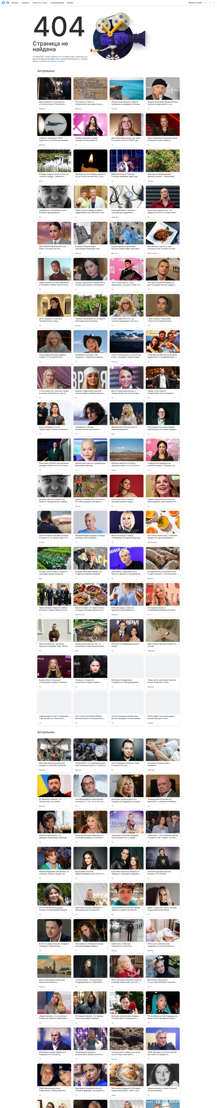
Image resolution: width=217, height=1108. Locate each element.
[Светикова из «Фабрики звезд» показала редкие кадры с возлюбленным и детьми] (90, 1080)
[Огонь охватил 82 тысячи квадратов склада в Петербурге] (54, 744)
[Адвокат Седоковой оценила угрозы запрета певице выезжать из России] (90, 383)
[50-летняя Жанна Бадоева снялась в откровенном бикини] (54, 1044)
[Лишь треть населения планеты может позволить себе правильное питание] (163, 672)
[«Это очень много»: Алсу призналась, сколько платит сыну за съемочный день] (127, 275)
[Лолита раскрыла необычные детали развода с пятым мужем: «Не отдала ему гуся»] (127, 708)
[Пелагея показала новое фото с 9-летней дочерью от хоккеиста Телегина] (90, 972)
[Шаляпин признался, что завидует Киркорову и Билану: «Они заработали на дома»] (54, 972)
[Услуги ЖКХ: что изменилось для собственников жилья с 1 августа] (90, 900)
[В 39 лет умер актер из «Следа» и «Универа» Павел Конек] (54, 1080)
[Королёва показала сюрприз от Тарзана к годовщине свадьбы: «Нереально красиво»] (127, 1008)
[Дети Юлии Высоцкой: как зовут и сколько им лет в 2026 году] (127, 130)
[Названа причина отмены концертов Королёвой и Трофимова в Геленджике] (90, 130)
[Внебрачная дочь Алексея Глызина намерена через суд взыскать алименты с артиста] (127, 166)
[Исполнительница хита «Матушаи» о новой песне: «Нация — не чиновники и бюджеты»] (127, 744)
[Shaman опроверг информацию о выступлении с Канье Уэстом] (127, 781)
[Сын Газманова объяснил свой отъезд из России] (127, 900)
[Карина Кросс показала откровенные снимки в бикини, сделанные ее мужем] (54, 672)
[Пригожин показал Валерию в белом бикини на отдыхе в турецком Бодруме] (90, 1044)
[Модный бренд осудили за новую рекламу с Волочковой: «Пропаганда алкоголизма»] (90, 528)
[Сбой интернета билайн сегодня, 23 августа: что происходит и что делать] (54, 528)
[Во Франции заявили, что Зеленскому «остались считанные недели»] (54, 936)
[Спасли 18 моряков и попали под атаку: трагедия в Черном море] (127, 347)
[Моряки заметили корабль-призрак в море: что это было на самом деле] (127, 455)
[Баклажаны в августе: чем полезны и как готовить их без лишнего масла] (163, 239)
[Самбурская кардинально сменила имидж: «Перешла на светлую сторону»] (163, 455)
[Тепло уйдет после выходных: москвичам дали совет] (163, 708)
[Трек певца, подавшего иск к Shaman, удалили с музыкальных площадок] (127, 564)
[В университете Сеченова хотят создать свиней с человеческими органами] (163, 564)
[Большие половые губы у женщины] (163, 900)
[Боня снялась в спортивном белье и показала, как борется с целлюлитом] (54, 853)
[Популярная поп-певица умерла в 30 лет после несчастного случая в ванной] (90, 166)
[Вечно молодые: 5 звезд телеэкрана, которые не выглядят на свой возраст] (127, 528)
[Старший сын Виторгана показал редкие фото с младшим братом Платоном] (163, 347)
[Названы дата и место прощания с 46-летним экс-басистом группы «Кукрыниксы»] (54, 708)
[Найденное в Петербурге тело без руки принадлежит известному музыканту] (54, 202)
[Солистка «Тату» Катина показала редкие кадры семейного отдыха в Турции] (127, 492)
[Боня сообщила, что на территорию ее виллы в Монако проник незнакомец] (54, 419)
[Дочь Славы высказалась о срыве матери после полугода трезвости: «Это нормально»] (127, 383)
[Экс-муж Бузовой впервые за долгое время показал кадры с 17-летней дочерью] (163, 275)
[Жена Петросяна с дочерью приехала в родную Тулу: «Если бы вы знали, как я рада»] (54, 636)
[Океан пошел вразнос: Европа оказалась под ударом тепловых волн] (127, 94)
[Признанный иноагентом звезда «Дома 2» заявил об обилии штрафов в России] (127, 1044)
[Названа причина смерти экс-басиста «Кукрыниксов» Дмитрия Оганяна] (54, 492)
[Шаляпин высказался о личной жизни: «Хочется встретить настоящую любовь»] (90, 781)
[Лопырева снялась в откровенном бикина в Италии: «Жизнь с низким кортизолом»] (163, 600)
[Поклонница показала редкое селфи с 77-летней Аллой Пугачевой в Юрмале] (54, 347)
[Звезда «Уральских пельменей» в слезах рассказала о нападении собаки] (90, 275)
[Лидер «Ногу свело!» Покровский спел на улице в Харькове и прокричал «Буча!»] (163, 383)
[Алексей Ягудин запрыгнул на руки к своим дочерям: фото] (54, 781)
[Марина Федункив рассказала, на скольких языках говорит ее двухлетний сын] (54, 1008)
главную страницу (57, 61)
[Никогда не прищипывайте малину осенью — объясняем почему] (163, 166)
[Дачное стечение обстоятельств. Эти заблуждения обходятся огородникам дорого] (90, 492)
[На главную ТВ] (7, 2)
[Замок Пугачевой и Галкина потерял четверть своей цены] (90, 817)
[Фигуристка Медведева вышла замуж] (127, 636)
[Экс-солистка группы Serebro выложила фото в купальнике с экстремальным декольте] (90, 708)
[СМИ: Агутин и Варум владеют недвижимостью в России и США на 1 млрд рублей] (90, 202)
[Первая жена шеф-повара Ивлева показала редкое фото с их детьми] (163, 94)
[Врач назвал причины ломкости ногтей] (163, 636)
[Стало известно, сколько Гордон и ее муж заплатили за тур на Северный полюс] (54, 383)
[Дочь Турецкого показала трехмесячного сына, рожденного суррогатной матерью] (54, 311)
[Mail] (3, 2)
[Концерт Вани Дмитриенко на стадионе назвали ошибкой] (90, 564)
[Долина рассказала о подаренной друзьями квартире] (90, 455)
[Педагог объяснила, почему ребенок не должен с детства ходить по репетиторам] (163, 781)
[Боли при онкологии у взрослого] (90, 744)
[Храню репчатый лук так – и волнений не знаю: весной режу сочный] (90, 636)
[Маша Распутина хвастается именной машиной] (127, 419)
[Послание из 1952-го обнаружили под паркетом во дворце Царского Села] (90, 94)
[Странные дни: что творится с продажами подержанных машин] (163, 853)
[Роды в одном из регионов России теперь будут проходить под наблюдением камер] (127, 239)
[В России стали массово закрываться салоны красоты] (163, 1080)
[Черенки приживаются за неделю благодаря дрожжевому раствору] (90, 311)
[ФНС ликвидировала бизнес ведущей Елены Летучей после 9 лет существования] (163, 817)
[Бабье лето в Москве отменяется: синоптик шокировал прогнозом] (127, 1080)
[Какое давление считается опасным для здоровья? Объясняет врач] (127, 202)
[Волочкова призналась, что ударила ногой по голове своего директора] (163, 202)
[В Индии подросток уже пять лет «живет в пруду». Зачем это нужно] (54, 166)
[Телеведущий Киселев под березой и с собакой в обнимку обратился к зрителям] (163, 936)
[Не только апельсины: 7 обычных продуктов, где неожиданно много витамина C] (163, 528)
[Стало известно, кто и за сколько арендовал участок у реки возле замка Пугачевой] (127, 311)
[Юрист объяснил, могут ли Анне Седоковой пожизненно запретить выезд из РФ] (163, 1044)
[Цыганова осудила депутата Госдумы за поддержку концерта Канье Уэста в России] (127, 936)
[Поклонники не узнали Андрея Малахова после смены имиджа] (163, 419)
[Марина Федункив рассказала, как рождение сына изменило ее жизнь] (163, 492)
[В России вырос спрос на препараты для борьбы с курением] (127, 600)
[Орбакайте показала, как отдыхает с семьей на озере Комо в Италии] (90, 347)
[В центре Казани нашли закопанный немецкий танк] (90, 239)
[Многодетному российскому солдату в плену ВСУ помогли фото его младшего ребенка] (54, 900)
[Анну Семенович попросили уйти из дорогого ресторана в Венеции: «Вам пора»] (163, 130)
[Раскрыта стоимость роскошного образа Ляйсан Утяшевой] (90, 672)
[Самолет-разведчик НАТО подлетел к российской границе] (54, 130)
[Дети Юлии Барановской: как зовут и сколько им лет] (54, 239)
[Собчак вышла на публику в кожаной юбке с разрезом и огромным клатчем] (127, 853)
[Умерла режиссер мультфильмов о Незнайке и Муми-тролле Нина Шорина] (54, 275)
